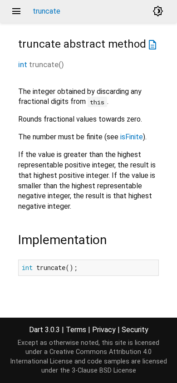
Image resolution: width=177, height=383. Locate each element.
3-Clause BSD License (104, 370)
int (22, 64)
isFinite (131, 137)
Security (135, 329)
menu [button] (16, 11)
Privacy (104, 329)
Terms (76, 329)
